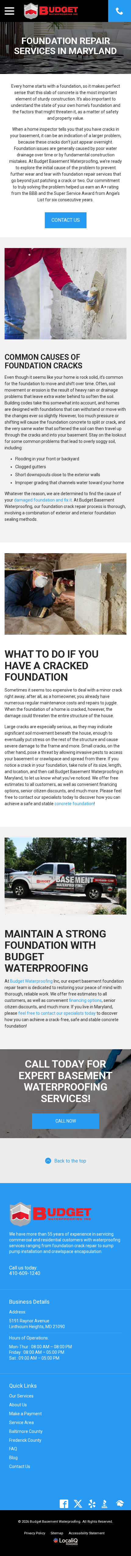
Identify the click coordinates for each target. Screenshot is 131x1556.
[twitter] (77, 1503)
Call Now (65, 1121)
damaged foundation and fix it (43, 500)
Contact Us (65, 220)
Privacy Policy (34, 1533)
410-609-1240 (24, 1273)
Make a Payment (25, 1413)
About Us (18, 1404)
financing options (85, 1000)
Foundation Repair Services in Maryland (65, 46)
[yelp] (91, 1503)
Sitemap (57, 1533)
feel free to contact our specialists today (57, 1013)
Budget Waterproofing (31, 981)
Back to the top (70, 1161)
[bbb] (105, 1503)
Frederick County (25, 1440)
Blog (13, 1457)
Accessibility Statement (86, 1533)
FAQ (13, 1448)
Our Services (21, 1395)
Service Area (21, 1422)
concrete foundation (74, 803)
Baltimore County (26, 1431)
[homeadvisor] (119, 1503)
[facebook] (63, 1503)
